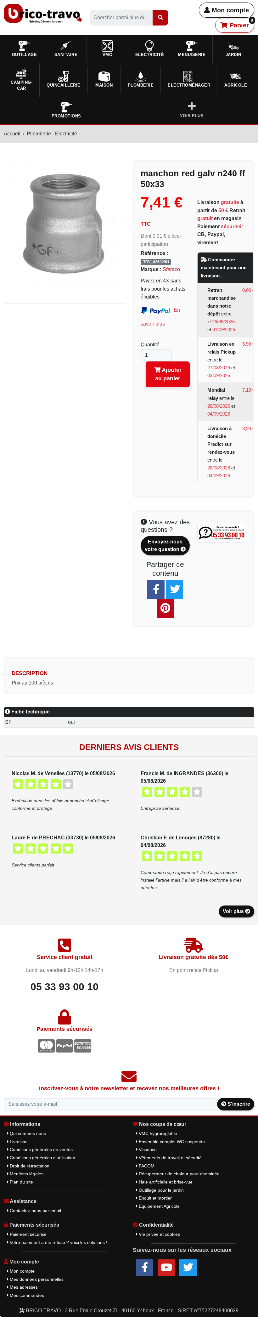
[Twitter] (174, 589)
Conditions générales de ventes (40, 1149)
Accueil (12, 133)
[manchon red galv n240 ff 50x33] (64, 225)
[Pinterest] (165, 608)
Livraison (18, 1141)
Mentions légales (25, 1173)
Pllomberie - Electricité (52, 133)
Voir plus (234, 911)
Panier (240, 23)
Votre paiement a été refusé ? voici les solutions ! (57, 1242)
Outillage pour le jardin (160, 1190)
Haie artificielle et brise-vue (165, 1181)
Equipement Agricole (158, 1206)
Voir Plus (192, 115)
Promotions (66, 116)
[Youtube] (166, 1267)
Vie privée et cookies (158, 1234)
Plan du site (20, 1181)
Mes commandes (26, 1295)
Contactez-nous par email (34, 1210)
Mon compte (229, 10)
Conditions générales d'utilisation (41, 1157)
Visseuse (147, 1149)
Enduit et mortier (154, 1198)
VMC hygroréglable (157, 1133)
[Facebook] (156, 589)
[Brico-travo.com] (43, 13)
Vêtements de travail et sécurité (169, 1157)
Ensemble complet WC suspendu (171, 1141)
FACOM (145, 1165)
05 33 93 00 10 (64, 986)
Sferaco (171, 269)
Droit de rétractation (28, 1165)
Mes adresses (23, 1287)
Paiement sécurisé (27, 1234)
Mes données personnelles (36, 1279)
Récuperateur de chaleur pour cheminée (178, 1173)
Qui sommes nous (27, 1133)
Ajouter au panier (168, 374)
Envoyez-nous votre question (163, 545)
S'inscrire (238, 1104)
